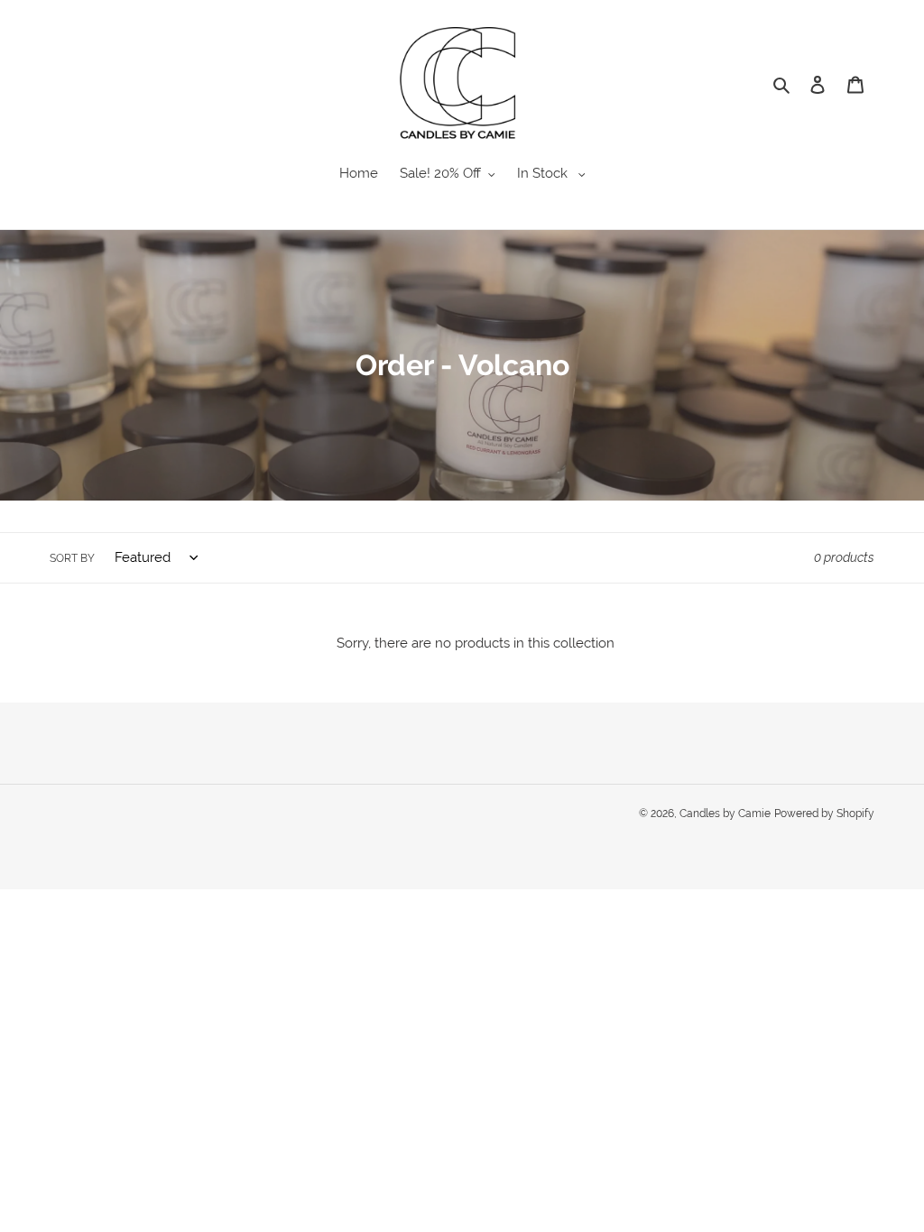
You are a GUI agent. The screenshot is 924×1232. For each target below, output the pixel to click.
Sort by (72, 558)
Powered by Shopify (824, 813)
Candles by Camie (725, 813)
